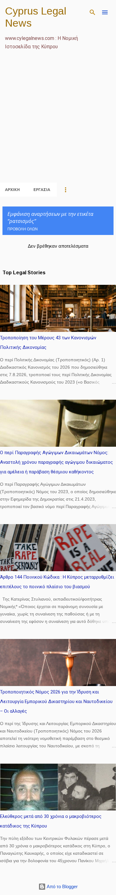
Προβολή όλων (22, 229)
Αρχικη (12, 189)
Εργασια (41, 189)
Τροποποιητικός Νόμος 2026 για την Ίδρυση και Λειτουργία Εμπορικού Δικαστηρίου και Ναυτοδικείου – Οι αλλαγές (56, 701)
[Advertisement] (58, 124)
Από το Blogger (62, 886)
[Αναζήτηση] (92, 12)
